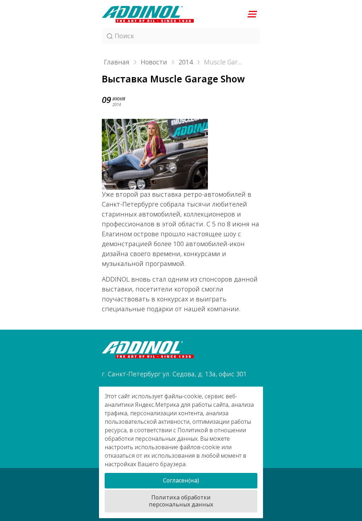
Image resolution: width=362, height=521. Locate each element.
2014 (186, 62)
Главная (116, 62)
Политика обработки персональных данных (181, 501)
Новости (154, 62)
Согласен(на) (181, 480)
